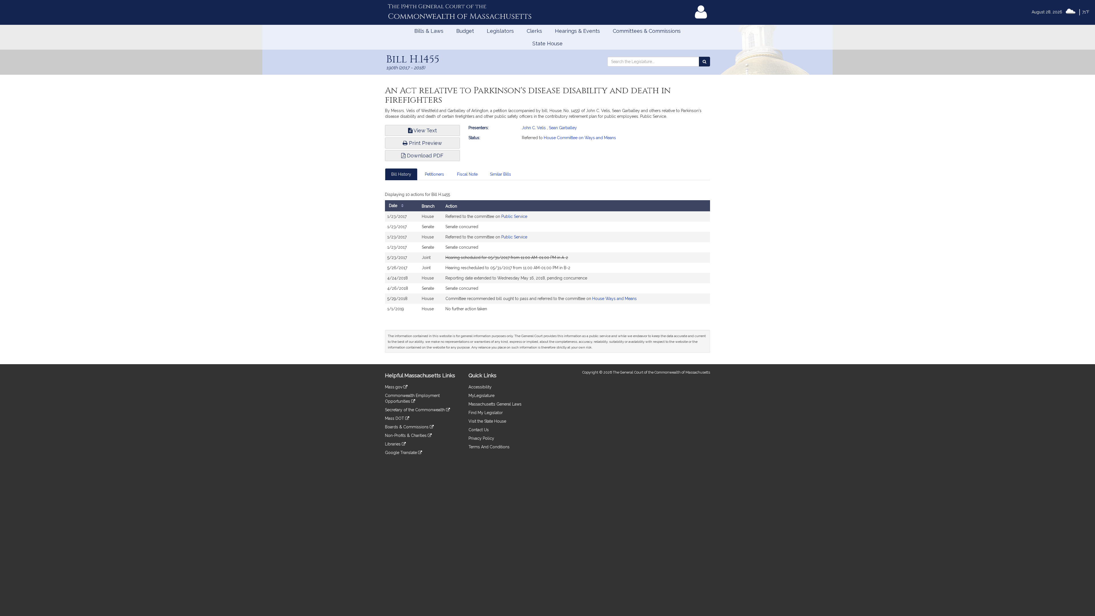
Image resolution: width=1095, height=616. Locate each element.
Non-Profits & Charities (406, 435)
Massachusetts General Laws (495, 404)
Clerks (534, 31)
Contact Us (479, 429)
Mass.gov (394, 387)
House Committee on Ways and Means (580, 137)
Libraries (393, 444)
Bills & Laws (428, 31)
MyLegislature (481, 395)
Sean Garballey (563, 127)
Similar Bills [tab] (500, 174)
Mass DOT (395, 418)
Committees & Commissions (647, 31)
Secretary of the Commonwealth (415, 410)
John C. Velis (534, 127)
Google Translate (401, 452)
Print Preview (424, 143)
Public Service (514, 216)
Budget (465, 31)
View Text (424, 130)
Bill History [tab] (401, 174)
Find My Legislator (486, 412)
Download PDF (424, 156)
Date (393, 205)
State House (547, 43)
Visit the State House (487, 421)
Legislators (500, 31)
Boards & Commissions (407, 427)
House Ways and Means (614, 298)
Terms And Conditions (489, 447)
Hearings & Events (577, 31)
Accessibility (480, 387)
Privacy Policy (481, 438)
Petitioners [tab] (434, 174)
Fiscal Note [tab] (467, 174)
